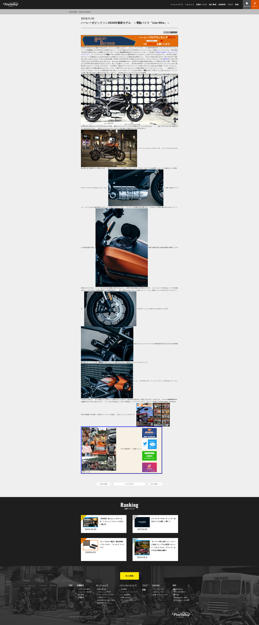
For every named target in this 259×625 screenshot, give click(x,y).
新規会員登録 (101, 589)
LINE (177, 594)
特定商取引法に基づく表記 (106, 600)
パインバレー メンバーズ (129, 592)
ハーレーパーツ (176, 4)
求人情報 (129, 576)
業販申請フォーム (103, 603)
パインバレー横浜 (84, 589)
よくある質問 (125, 594)
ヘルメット (189, 4)
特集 (237, 4)
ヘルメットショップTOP (105, 594)
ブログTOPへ (129, 484)
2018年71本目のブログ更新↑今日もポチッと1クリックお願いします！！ (104, 47)
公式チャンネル (158, 592)
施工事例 (212, 4)
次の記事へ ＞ (156, 484)
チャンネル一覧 (158, 589)
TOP (70, 585)
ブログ (230, 4)
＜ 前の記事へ (103, 484)
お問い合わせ (125, 597)
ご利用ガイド (101, 597)
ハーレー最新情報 (170, 32)
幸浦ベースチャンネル (160, 594)
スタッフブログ (84, 12)
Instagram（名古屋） (182, 600)
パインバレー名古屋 (84, 592)
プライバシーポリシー (128, 600)
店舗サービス (201, 4)
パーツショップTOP (104, 592)
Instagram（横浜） (182, 597)
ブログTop (73, 12)
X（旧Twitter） (180, 592)
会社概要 (124, 589)
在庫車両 (222, 4)
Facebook (179, 589)
